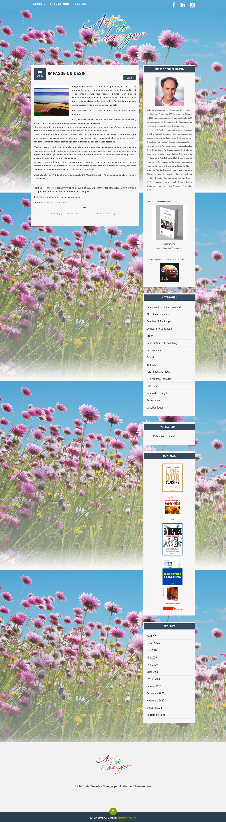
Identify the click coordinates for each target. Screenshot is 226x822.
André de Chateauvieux (54, 202)
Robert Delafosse (76, 214)
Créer (130, 77)
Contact (81, 3)
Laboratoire (60, 3)
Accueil (39, 3)
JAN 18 (40, 73)
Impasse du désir (67, 73)
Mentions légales (126, 818)
